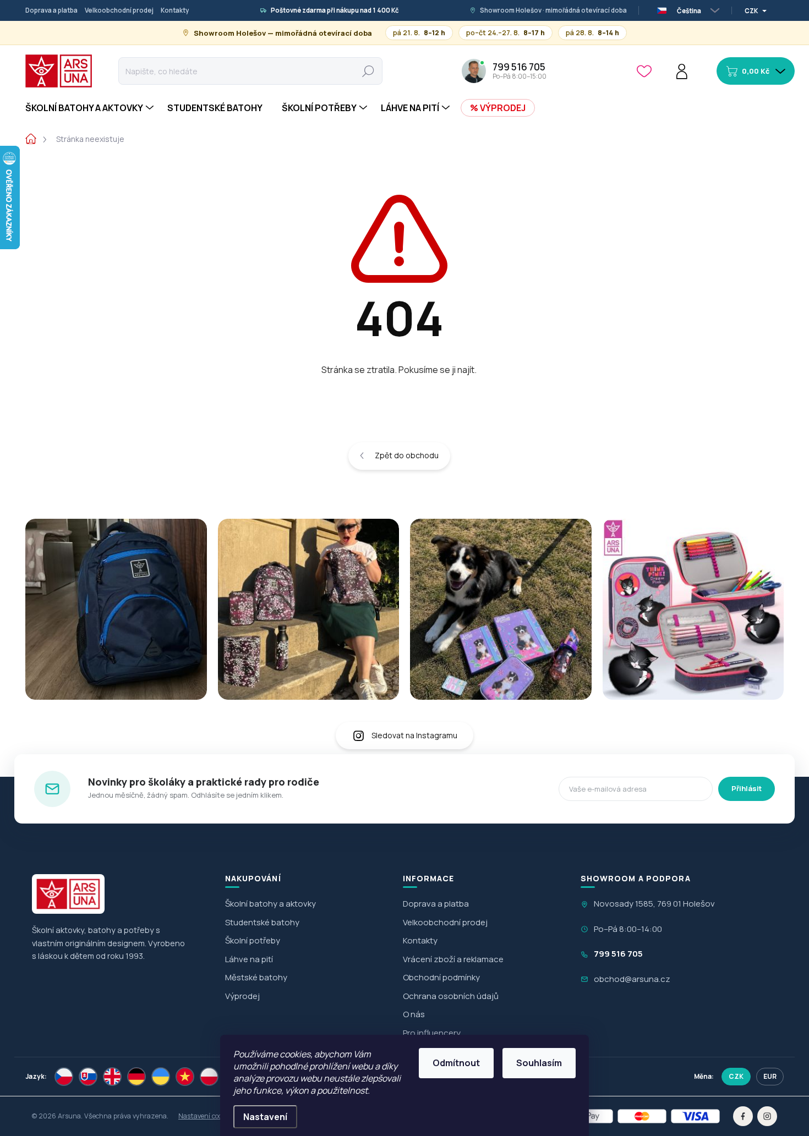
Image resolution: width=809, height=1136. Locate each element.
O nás (414, 1014)
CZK (736, 1076)
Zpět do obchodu (407, 455)
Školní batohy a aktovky (270, 903)
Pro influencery (432, 1033)
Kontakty (175, 10)
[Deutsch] (136, 1076)
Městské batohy (256, 977)
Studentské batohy (262, 922)
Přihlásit (746, 788)
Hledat (368, 70)
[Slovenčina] (88, 1076)
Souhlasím (539, 1063)
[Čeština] (63, 1076)
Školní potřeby (252, 940)
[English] (112, 1076)
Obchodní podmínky (441, 977)
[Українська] (160, 1076)
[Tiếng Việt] (185, 1076)
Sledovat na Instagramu (414, 735)
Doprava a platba (51, 10)
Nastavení (265, 1117)
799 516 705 (618, 953)
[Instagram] (767, 1116)
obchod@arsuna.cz (632, 979)
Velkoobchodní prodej (119, 10)
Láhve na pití (249, 959)
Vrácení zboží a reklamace (453, 959)
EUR (770, 1076)
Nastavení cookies (205, 1116)
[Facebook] (743, 1116)
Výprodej (242, 996)
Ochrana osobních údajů (451, 996)
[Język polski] (209, 1076)
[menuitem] (90, 107)
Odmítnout (456, 1063)
